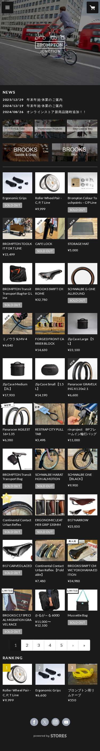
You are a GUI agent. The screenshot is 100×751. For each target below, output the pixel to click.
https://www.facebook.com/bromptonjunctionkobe (34, 722)
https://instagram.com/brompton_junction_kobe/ (55, 722)
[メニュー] (7, 7)
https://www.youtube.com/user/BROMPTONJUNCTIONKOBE (66, 722)
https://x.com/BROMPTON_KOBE (45, 722)
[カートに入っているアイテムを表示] (92, 7)
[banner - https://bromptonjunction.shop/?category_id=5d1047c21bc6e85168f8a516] (82, 129)
